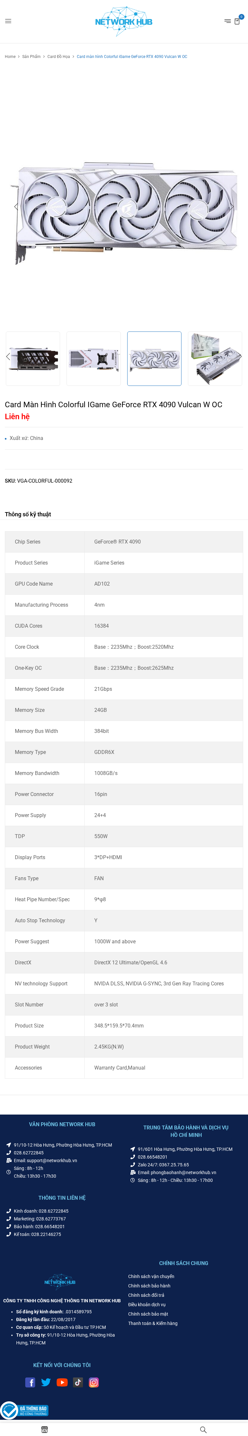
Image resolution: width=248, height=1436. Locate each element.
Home (10, 56)
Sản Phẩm (31, 56)
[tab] (28, 515)
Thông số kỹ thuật (28, 514)
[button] (237, 21)
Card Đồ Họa (58, 56)
